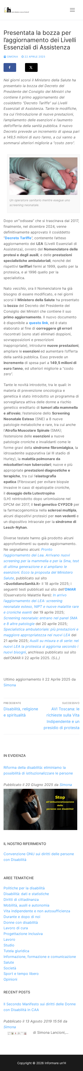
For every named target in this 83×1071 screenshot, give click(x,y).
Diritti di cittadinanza (21, 899)
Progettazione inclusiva (23, 933)
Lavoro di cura (16, 928)
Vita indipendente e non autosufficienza (37, 911)
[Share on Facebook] (10, 67)
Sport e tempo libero (21, 973)
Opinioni (10, 979)
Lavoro (9, 939)
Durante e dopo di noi (22, 916)
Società (10, 968)
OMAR (70, 589)
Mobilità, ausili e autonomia (26, 905)
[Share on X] (31, 67)
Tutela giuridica (16, 951)
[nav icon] (72, 10)
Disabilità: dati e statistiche (26, 894)
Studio (9, 945)
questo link (38, 323)
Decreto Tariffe (18, 238)
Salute (9, 962)
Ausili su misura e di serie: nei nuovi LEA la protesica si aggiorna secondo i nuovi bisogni (41, 646)
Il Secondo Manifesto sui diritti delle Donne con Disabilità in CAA (40, 1007)
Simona (12, 56)
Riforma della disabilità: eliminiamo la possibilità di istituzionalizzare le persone (38, 770)
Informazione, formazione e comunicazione (40, 956)
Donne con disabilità (21, 922)
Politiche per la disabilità (24, 888)
